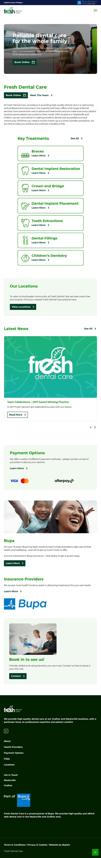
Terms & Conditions (15, 845)
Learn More (17, 468)
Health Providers (13, 747)
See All (75, 138)
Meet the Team (39, 95)
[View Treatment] (50, 153)
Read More (15, 414)
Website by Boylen (59, 845)
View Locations (21, 306)
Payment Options (14, 753)
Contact (16, 676)
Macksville (10, 780)
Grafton (8, 785)
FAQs (7, 759)
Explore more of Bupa (13, 3)
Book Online (22, 62)
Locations (9, 764)
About (7, 741)
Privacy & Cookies (37, 845)
